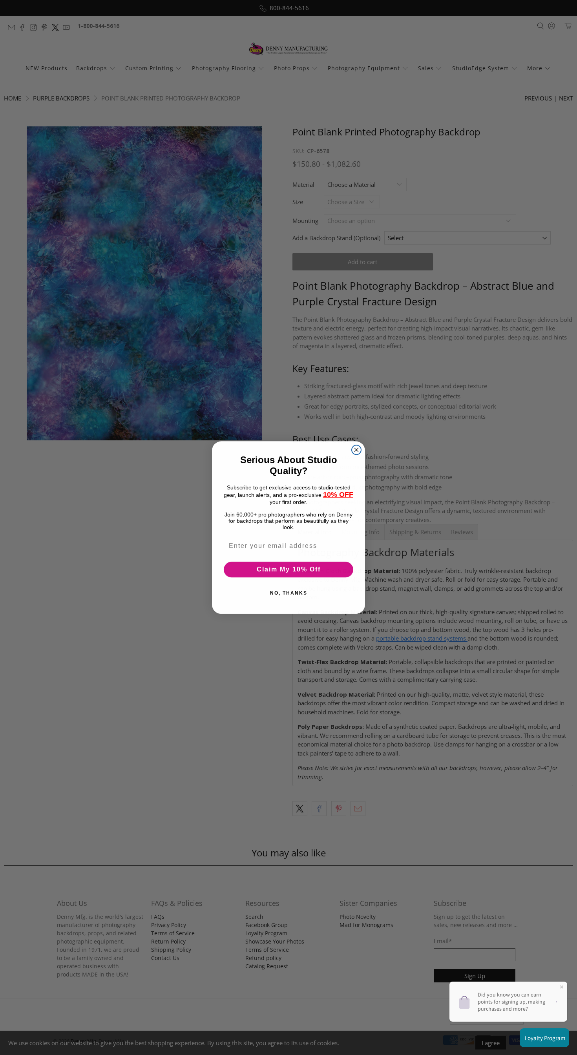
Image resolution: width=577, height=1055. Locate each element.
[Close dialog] (356, 449)
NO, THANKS (288, 593)
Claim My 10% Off (289, 569)
